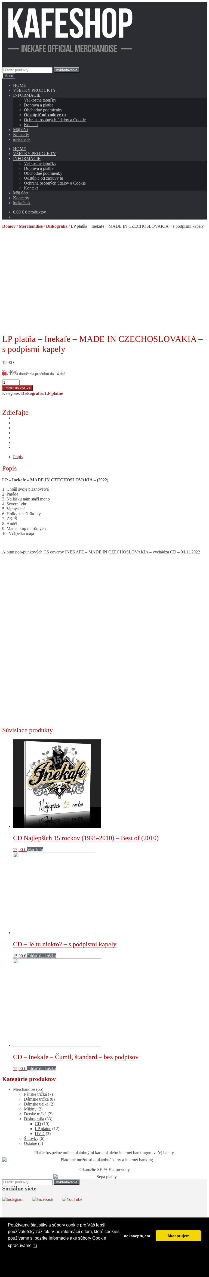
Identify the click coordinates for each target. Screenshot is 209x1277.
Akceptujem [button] (178, 1236)
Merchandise (31, 226)
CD (38, 1123)
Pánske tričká (35, 1094)
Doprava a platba (38, 105)
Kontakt (31, 124)
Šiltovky (31, 1138)
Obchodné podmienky (43, 110)
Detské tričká (35, 1114)
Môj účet (20, 129)
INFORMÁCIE (27, 95)
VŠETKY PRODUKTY (34, 90)
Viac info (35, 849)
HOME (19, 85)
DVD (40, 1133)
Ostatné (30, 1143)
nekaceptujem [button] (137, 1236)
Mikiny (30, 1109)
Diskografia (56, 226)
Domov (9, 226)
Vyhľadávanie (66, 70)
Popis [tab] (18, 456)
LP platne (54, 393)
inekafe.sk (21, 139)
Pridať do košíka (17, 388)
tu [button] (35, 1245)
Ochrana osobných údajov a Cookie (55, 119)
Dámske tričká (36, 1099)
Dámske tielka (36, 1104)
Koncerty (21, 134)
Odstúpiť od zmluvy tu (45, 114)
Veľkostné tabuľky (40, 100)
